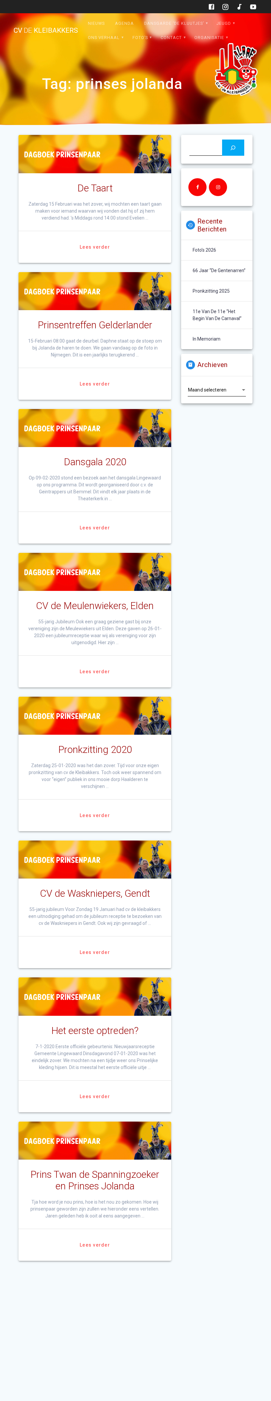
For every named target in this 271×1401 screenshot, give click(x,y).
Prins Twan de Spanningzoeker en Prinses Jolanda (94, 1180)
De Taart (95, 188)
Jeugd (223, 23)
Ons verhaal (104, 37)
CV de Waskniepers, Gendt (95, 893)
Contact (171, 37)
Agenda (124, 23)
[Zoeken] (233, 148)
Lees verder (95, 247)
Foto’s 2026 (204, 250)
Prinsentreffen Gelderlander (95, 325)
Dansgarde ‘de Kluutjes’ (174, 23)
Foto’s (140, 37)
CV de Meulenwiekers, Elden (95, 605)
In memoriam (206, 339)
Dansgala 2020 (95, 462)
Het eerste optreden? (94, 1030)
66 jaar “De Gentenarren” (219, 270)
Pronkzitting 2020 (95, 749)
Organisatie (209, 37)
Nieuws (96, 23)
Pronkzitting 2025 (211, 291)
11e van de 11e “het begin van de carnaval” (217, 315)
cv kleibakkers (46, 30)
